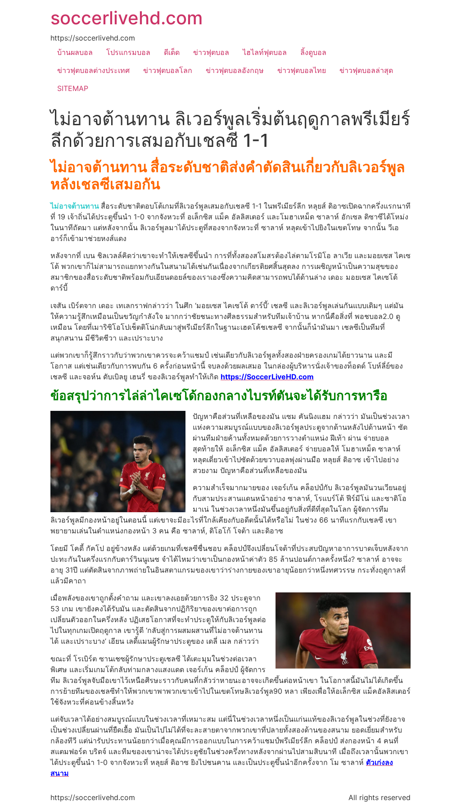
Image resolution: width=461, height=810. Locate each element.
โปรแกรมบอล (128, 52)
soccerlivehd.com (126, 18)
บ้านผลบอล (75, 52)
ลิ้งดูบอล (313, 52)
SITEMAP (72, 88)
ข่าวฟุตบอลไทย (301, 70)
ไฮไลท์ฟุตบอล (265, 52)
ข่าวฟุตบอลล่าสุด (366, 70)
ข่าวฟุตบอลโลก (167, 70)
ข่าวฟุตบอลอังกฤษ (235, 70)
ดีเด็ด (172, 52)
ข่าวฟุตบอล (211, 52)
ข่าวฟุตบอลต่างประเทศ (93, 70)
